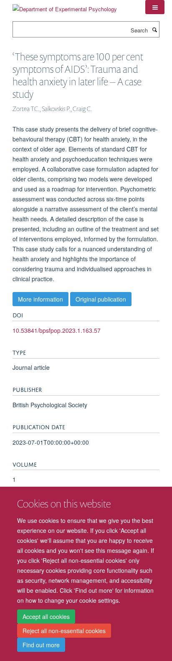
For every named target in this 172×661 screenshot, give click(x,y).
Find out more (41, 645)
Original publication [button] (101, 299)
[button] (154, 7)
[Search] (154, 29)
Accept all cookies (46, 616)
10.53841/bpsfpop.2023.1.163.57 (57, 330)
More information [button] (40, 299)
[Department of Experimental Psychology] (65, 6)
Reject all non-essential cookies (64, 630)
